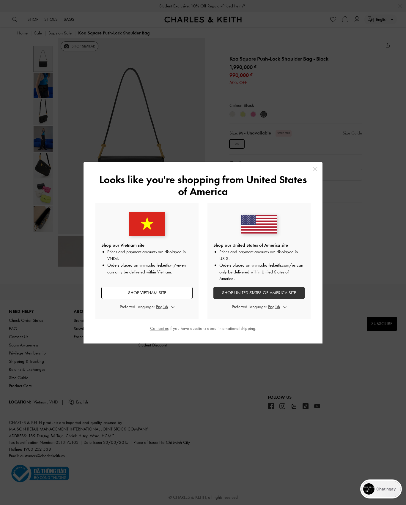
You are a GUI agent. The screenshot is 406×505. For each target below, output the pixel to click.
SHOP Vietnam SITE (147, 292)
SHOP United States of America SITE (259, 292)
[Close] (315, 169)
